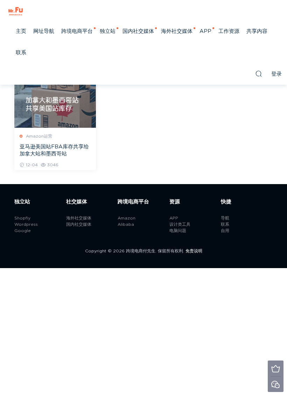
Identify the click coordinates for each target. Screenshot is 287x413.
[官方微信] (276, 384)
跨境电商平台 (77, 31)
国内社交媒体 (138, 31)
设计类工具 (179, 224)
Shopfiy (22, 218)
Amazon (126, 218)
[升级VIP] (276, 368)
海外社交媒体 (176, 31)
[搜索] (258, 73)
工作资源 (228, 31)
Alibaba (126, 224)
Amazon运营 (39, 136)
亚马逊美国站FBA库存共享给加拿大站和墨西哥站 (54, 150)
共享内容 (256, 31)
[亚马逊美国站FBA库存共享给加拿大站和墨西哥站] (55, 102)
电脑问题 (177, 231)
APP (205, 31)
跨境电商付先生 (15, 10)
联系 (21, 52)
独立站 (107, 31)
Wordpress (26, 224)
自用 (225, 231)
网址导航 (43, 31)
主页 (21, 31)
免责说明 (194, 251)
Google (22, 231)
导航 (225, 218)
